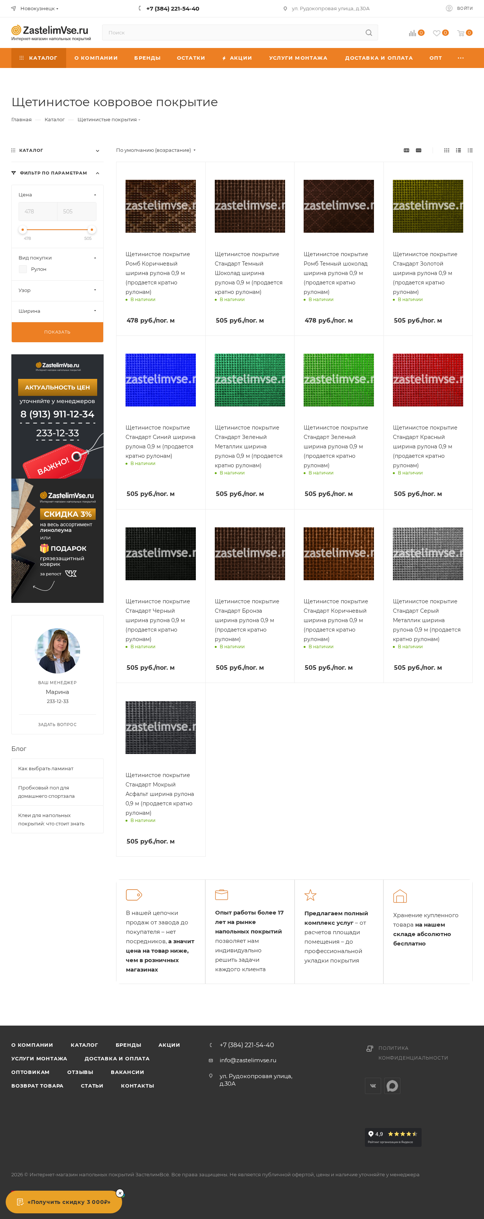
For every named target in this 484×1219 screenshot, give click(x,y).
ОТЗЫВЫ (80, 1072)
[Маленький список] (406, 150)
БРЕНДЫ (128, 1045)
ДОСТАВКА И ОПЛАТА (117, 1058)
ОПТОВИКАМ (30, 1072)
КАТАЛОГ (84, 1045)
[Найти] (369, 32)
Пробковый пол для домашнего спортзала (46, 792)
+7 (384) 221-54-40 (247, 1045)
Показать (57, 332)
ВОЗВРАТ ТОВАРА (37, 1086)
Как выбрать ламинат (45, 768)
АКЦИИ (169, 1045)
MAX (392, 1086)
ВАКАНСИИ (127, 1072)
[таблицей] (470, 150)
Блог (18, 748)
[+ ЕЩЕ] (461, 58)
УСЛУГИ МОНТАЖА (39, 1058)
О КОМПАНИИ (32, 1045)
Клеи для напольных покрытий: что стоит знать (51, 819)
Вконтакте (373, 1086)
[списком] (458, 150)
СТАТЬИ (92, 1086)
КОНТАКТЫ (137, 1086)
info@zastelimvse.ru (248, 1060)
